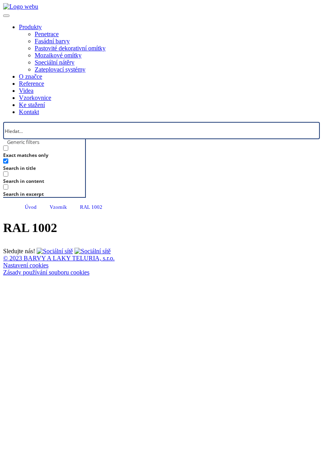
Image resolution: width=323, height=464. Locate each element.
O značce (30, 76)
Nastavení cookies (25, 265)
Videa (26, 90)
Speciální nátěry (54, 62)
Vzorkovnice (35, 97)
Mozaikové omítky (58, 55)
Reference (31, 83)
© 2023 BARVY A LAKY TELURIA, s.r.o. (59, 258)
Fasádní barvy (52, 41)
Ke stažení (32, 104)
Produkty (30, 27)
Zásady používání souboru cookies (46, 272)
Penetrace (47, 34)
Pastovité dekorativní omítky (70, 48)
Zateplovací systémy (60, 69)
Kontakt (29, 112)
